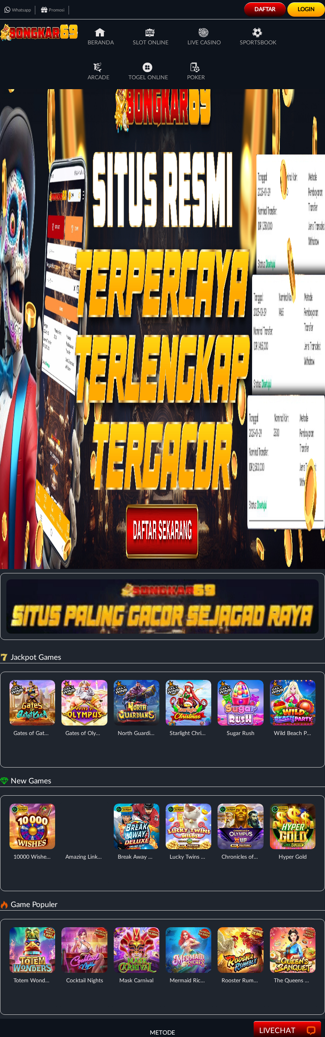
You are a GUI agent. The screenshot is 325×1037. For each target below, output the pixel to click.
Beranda (101, 43)
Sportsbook (258, 43)
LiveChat (277, 1031)
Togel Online (148, 77)
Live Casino (204, 43)
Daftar (264, 9)
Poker (196, 77)
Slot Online (150, 43)
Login (306, 9)
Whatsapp (21, 10)
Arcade (98, 77)
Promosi (57, 10)
